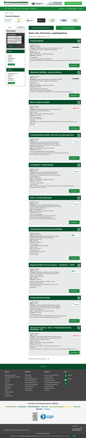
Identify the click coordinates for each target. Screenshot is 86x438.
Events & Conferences (29, 386)
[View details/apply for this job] (75, 47)
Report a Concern (8, 395)
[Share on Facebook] (65, 376)
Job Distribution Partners (49, 388)
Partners (6, 390)
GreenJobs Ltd (26, 430)
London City (11, 75)
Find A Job (10, 8)
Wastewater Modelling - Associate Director (46, 72)
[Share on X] (65, 383)
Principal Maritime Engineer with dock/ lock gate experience (52, 135)
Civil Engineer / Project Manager (42, 165)
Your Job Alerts (25, 8)
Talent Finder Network (49, 386)
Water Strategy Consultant (40, 102)
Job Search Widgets (9, 392)
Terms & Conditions (9, 384)
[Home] (16, 3)
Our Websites (61, 8)
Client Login (46, 390)
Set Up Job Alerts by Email (30, 380)
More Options (11, 64)
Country (10, 55)
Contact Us (80, 8)
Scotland (10, 61)
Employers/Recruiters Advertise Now (73, 3)
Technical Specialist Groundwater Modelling (46, 229)
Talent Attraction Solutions (49, 380)
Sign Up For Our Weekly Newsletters (41, 27)
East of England (11, 58)
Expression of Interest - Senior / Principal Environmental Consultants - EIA (50, 328)
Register (15, 8)
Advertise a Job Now (48, 377)
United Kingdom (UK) (13, 73)
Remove (23, 37)
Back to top (43, 366)
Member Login (28, 375)
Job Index (7, 380)
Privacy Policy (8, 386)
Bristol (10, 76)
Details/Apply (73, 65)
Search (10, 27)
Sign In (19, 8)
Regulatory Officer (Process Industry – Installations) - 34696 (52, 265)
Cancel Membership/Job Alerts (31, 382)
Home (5, 8)
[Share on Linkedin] (65, 379)
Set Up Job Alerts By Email (68, 27)
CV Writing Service (28, 390)
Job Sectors (7, 378)
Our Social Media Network (71, 8)
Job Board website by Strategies (43, 433)
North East (10, 60)
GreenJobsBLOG (28, 388)
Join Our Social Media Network (31, 384)
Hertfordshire (11, 80)
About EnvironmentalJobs (10, 375)
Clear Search (10, 46)
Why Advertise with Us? (49, 378)
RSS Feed (7, 382)
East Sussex (11, 78)
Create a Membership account (31, 378)
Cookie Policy (8, 388)
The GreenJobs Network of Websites (12, 377)
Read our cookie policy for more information (30, 436)
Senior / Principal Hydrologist (41, 198)
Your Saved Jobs (33, 8)
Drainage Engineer (36, 41)
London (10, 56)
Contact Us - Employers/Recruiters (51, 375)
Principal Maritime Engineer (40, 298)
